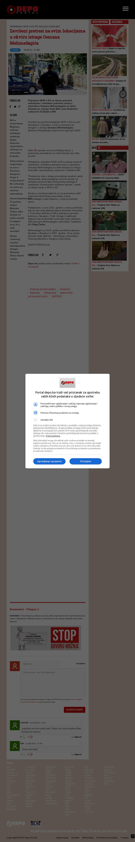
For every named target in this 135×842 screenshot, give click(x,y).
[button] (67, 420)
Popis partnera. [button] (53, 436)
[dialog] (67, 421)
